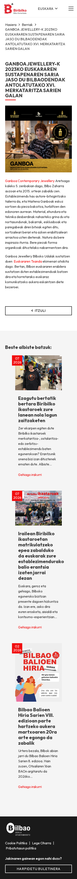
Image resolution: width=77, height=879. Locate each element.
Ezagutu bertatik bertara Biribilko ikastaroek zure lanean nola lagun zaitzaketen (37, 409)
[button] (47, 8)
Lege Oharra (42, 843)
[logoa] (15, 9)
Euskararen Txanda (28, 261)
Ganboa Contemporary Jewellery (30, 181)
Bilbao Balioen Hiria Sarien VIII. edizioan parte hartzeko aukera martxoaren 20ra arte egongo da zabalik (37, 726)
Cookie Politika (16, 843)
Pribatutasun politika (20, 848)
